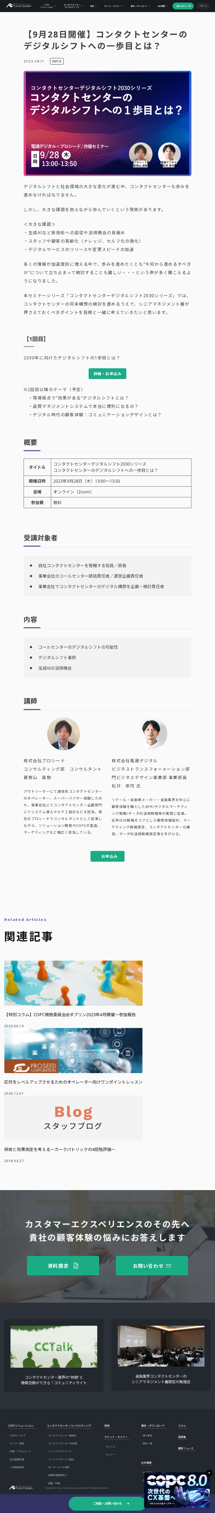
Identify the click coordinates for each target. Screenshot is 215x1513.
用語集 (182, 1437)
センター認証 (17, 1443)
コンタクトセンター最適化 (62, 1435)
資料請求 (58, 1265)
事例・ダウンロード (139, 6)
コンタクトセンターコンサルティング (71, 5)
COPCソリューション (46, 5)
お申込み (110, 856)
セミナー (110, 1454)
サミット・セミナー (112, 6)
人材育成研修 (17, 1467)
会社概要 (161, 6)
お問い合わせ (181, 6)
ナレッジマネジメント (60, 1451)
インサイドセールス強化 (61, 1459)
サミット (110, 1446)
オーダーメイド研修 (58, 1467)
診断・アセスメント (20, 1451)
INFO (57, 61)
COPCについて (18, 1435)
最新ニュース (186, 1448)
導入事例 (147, 1435)
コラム (182, 1425)
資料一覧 (147, 1443)
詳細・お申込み (108, 373)
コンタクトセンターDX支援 (62, 1443)
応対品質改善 (17, 1459)
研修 (92, 6)
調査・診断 (54, 1483)
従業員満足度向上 (57, 1475)
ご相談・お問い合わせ (107, 1503)
